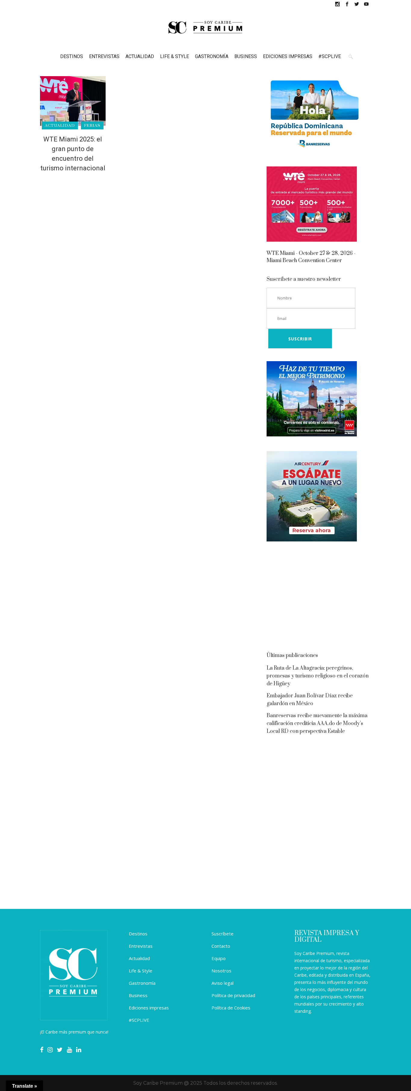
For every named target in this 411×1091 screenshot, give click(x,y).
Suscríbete (222, 934)
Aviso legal (222, 983)
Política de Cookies (231, 1008)
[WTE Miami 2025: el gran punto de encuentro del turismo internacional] (73, 101)
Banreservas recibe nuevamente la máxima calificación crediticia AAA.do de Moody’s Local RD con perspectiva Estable (317, 723)
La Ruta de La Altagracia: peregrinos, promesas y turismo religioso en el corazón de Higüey (318, 676)
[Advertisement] (319, 598)
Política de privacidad (233, 995)
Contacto (221, 946)
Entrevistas (141, 946)
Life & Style (140, 971)
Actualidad (139, 958)
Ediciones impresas (149, 1008)
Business (138, 995)
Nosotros (221, 971)
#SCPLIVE (139, 1020)
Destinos (138, 934)
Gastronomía (142, 983)
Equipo (219, 958)
